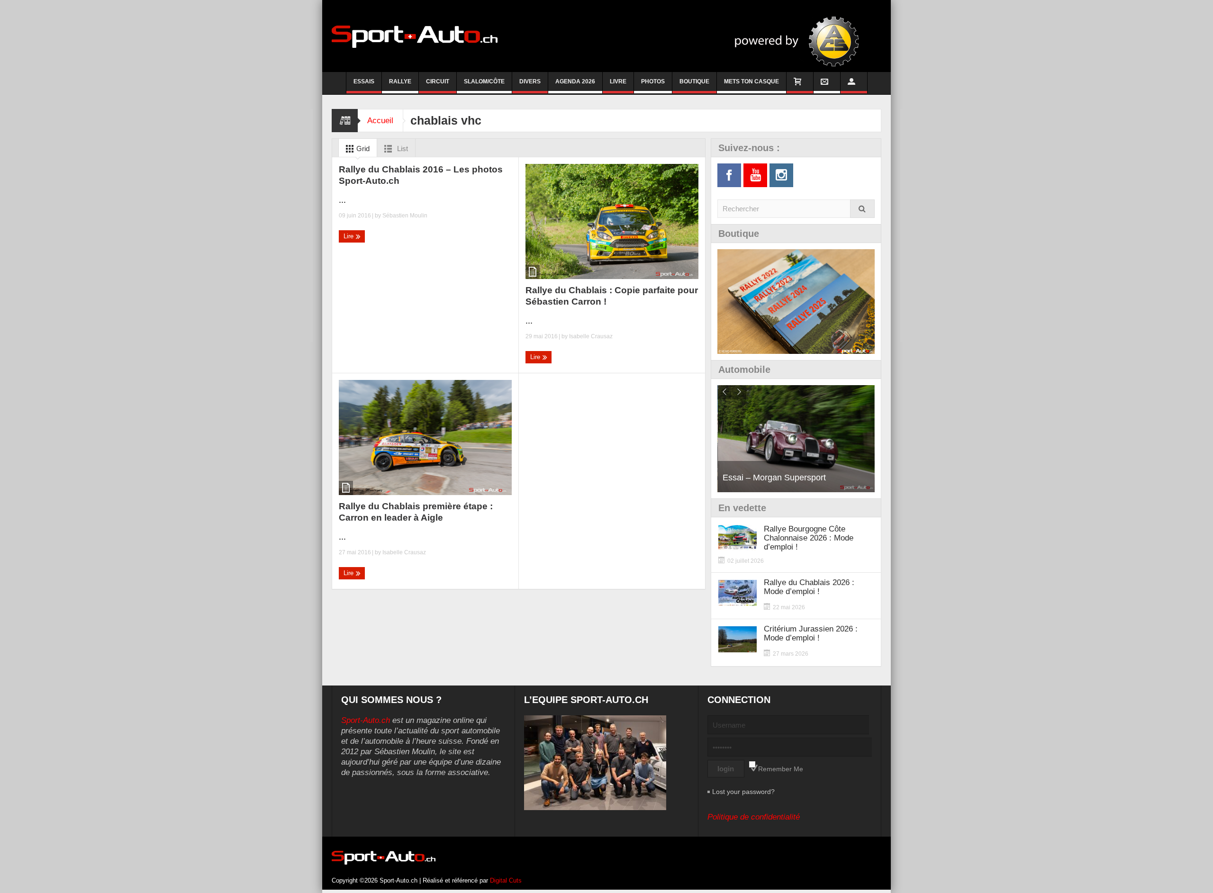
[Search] (862, 208)
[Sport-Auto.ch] (415, 36)
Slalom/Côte (484, 81)
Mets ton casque (751, 81)
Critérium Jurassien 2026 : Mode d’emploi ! (811, 633)
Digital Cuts (506, 880)
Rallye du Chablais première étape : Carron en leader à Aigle (416, 512)
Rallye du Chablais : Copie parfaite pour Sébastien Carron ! (611, 296)
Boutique (694, 81)
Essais (363, 81)
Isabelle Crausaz (591, 336)
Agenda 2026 (575, 81)
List (401, 148)
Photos (653, 81)
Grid (362, 148)
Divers (530, 81)
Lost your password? (743, 791)
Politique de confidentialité (753, 816)
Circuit (437, 81)
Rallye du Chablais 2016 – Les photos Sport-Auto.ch (421, 175)
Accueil (380, 120)
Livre (618, 81)
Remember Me (780, 769)
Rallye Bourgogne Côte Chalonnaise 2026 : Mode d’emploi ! (808, 537)
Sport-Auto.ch (365, 720)
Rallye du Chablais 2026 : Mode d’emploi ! (809, 587)
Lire (349, 236)
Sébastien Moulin (404, 215)
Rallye (400, 81)
